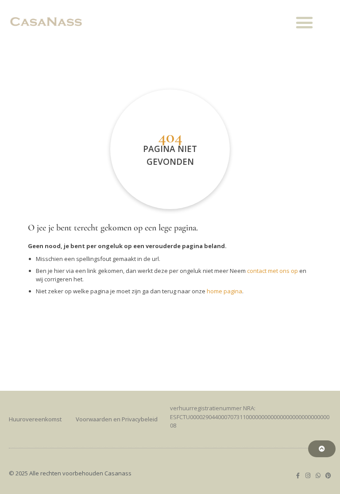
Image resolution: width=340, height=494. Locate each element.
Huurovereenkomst (35, 419)
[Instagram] (308, 475)
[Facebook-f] (298, 475)
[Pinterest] (328, 475)
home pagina (224, 291)
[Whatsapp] (318, 475)
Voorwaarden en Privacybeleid (117, 419)
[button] (304, 22)
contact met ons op (272, 271)
